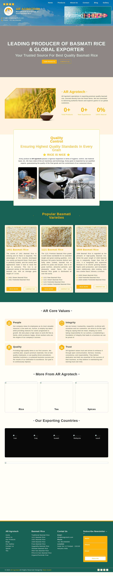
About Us (74, 3)
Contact (86, 3)
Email (87, 551)
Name (87, 538)
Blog (96, 3)
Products (61, 3)
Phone (87, 544)
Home (50, 3)
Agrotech (28, 9)
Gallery (106, 3)
